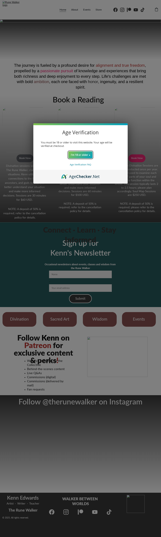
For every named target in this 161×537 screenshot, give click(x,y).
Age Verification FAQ (80, 164)
